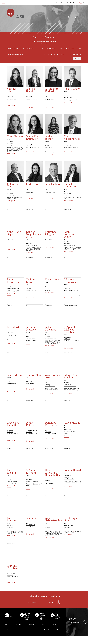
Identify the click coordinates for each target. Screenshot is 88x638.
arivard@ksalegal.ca (69, 478)
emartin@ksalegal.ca (12, 335)
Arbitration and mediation (49, 196)
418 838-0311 (29, 336)
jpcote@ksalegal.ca (11, 195)
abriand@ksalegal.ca (50, 147)
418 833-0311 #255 (49, 527)
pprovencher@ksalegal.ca (51, 433)
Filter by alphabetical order (15, 54)
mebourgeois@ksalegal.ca (32, 147)
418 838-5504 (48, 191)
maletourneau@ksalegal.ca (71, 290)
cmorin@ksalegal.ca (11, 383)
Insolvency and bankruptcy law (12, 247)
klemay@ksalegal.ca (50, 288)
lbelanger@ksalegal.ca (69, 97)
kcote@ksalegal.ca (30, 192)
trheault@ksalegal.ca (69, 431)
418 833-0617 (48, 286)
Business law (47, 102)
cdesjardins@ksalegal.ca (70, 195)
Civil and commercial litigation (71, 100)
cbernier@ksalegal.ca (12, 145)
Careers (71, 619)
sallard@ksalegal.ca (11, 99)
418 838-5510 (67, 145)
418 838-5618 (67, 193)
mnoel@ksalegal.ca (30, 383)
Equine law (14, 198)
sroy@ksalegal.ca (30, 526)
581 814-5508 (48, 482)
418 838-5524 (29, 243)
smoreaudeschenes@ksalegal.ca (72, 340)
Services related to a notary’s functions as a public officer (34, 104)
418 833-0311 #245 (30, 524)
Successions (36, 103)
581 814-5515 (29, 145)
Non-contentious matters (16, 148)
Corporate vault (15, 147)
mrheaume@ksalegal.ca (32, 481)
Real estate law (28, 102)
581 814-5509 (10, 98)
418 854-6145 (48, 145)
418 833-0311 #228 (49, 98)
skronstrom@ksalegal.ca (13, 288)
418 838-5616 (67, 288)
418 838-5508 (10, 431)
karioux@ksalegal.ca (50, 483)
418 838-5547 (10, 193)
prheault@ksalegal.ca (12, 481)
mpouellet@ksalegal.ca (70, 385)
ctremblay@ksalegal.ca (12, 576)
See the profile (11, 105)
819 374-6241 (10, 143)
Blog (43, 624)
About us (31, 624)
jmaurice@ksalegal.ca (31, 338)
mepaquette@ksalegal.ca (13, 433)
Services (18, 624)
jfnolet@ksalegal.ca (50, 385)
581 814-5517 (10, 241)
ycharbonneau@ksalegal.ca (71, 147)
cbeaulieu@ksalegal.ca (31, 99)
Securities (46, 104)
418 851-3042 (48, 336)
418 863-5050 (29, 98)
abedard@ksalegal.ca (50, 99)
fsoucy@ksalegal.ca (69, 529)
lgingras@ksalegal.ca (50, 242)
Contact (55, 624)
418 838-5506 (10, 479)
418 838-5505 (10, 286)
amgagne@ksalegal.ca (12, 242)
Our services (60, 2)
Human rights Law (35, 102)
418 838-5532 (29, 191)
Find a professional (72, 2)
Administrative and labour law (12, 245)
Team (6, 624)
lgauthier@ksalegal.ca (31, 245)
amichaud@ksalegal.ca (50, 338)
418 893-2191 (67, 338)
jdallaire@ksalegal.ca (50, 192)
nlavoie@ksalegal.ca (31, 290)
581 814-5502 (67, 95)
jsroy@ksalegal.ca (49, 529)
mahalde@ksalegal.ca (69, 245)
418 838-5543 (67, 429)
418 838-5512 (29, 479)
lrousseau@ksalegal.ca (12, 529)
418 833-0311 (48, 384)
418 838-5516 (48, 431)
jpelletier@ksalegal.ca (31, 433)
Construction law (10, 102)
